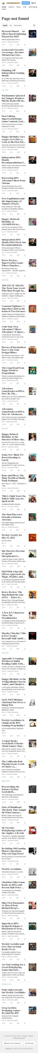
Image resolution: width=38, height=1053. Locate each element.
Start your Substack (13, 1043)
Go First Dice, (6, 541)
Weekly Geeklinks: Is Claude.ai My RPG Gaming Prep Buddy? (13, 723)
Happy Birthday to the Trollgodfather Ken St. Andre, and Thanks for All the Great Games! (14, 682)
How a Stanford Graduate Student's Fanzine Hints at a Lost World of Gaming (13, 770)
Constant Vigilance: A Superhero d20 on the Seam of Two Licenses (13, 309)
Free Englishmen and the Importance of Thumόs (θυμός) (13, 201)
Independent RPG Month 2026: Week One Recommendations (14, 242)
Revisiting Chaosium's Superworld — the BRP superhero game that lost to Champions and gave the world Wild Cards (14, 269)
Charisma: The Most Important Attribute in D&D (13, 709)
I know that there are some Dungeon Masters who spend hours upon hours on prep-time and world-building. (13, 187)
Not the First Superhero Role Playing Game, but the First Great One (14, 228)
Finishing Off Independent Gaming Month (13, 73)
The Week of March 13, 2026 (12, 872)
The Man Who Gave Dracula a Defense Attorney (12, 517)
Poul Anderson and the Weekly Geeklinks (13, 991)
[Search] (34, 25)
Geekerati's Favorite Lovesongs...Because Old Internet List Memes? (13, 52)
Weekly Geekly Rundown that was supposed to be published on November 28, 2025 (14, 996)
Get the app (29, 1043)
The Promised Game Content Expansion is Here (12, 125)
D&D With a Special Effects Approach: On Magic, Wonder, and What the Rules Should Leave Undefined (14, 574)
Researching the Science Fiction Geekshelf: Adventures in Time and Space (12, 789)
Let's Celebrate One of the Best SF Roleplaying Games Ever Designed (14, 642)
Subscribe (25, 3)
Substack (8, 1049)
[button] (3, 7)
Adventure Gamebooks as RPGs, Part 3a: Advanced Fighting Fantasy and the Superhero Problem (13, 412)
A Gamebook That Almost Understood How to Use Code (12, 336)
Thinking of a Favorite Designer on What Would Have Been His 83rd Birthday (13, 912)
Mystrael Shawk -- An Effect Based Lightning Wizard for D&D (14, 34)
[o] (32, 884)
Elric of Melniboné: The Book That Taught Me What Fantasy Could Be (14, 810)
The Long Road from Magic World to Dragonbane (13, 370)
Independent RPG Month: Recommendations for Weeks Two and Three (14, 160)
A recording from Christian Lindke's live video (11, 891)
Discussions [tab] (18, 25)
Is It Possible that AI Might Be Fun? (12, 729)
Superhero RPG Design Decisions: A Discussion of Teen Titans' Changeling (12, 926)
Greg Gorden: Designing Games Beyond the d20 (11, 1010)
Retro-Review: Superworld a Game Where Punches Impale (12, 263)
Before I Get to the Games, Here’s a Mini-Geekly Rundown (14, 166)
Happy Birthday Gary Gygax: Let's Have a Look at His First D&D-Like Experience (14, 139)
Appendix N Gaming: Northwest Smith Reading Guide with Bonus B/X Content (13, 661)
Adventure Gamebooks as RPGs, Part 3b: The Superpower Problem (13, 391)
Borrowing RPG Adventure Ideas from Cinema (13, 181)
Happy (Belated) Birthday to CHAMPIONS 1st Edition (11, 222)
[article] (19, 38)
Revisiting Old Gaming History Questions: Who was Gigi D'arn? (14, 851)
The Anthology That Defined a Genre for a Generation (12, 796)
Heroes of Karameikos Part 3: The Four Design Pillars (14, 350)
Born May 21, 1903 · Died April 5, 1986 (14, 484)
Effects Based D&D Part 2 (11, 39)
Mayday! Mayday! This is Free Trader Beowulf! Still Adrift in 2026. (14, 636)
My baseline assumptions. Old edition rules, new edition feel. (13, 356)
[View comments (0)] (11, 86)
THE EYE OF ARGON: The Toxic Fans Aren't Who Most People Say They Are (13, 288)
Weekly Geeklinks (11, 869)
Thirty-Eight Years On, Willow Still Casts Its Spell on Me (14, 499)
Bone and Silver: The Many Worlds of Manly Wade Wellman (14, 478)
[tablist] (12, 25)
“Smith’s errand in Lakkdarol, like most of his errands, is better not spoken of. (14, 668)
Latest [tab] (5, 25)
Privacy (24, 1036)
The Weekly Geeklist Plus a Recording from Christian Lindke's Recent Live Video (11, 953)
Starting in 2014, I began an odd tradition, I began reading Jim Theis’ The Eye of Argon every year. (13, 295)
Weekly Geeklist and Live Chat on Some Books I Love (13, 947)
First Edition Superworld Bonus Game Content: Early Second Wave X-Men (13, 119)
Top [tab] (10, 25)
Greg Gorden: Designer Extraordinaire (10, 1017)
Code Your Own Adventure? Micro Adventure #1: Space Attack (13, 329)
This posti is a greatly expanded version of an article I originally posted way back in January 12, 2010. (13, 837)
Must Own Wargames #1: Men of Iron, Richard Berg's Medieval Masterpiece (13, 905)
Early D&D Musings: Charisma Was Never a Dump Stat (13, 702)
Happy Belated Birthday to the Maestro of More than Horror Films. (13, 437)
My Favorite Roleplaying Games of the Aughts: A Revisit (14, 830)
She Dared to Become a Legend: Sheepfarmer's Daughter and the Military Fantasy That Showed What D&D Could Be (13, 554)
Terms (31, 1036)
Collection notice (19, 1038)
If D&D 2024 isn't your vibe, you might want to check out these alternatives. (13, 974)
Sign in (33, 3)
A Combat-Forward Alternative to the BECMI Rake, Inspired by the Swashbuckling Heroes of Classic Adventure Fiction (14, 622)
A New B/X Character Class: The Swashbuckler (13, 615)
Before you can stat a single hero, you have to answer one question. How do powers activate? (14, 397)
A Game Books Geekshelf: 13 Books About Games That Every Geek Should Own (12, 743)
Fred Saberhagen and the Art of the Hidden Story (13, 523)
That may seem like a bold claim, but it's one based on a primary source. (13, 146)
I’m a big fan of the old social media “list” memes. (12, 59)
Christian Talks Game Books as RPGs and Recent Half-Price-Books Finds (13, 885)
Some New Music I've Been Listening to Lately (13, 457)
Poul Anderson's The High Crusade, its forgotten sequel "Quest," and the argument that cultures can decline (13, 208)
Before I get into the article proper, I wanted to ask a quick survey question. (13, 932)
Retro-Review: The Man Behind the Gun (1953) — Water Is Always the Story (12, 595)
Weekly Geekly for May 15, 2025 (12, 536)
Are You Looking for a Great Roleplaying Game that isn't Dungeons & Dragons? (14, 967)
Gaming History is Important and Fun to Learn (14, 857)
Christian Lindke (12, 42)
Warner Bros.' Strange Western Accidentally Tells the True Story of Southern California (13, 601)
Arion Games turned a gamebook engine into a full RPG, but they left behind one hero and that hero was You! (14, 418)
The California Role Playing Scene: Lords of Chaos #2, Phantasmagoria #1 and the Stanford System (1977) (13, 764)
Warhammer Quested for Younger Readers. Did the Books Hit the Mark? (13, 98)
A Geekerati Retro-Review (11, 504)
